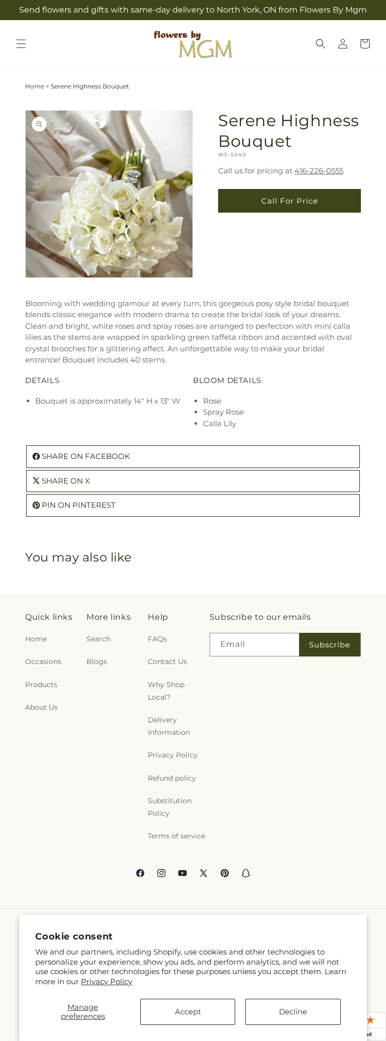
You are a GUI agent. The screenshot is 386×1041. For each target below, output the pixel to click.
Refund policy (172, 778)
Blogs (96, 661)
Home (34, 86)
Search (98, 638)
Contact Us (167, 661)
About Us (41, 707)
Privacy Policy (106, 981)
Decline (293, 1011)
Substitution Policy (169, 807)
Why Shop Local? (166, 691)
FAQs (157, 638)
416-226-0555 (319, 170)
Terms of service (176, 835)
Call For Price (289, 201)
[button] (21, 44)
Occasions (43, 661)
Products (41, 684)
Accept (188, 1011)
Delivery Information (169, 726)
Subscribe (329, 644)
